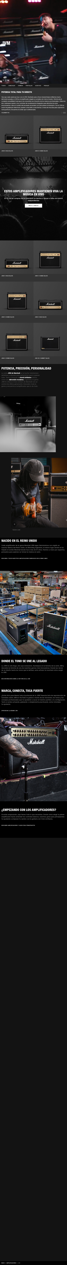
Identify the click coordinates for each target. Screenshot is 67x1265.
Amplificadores (11, 1263)
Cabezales (11, 85)
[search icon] (55, 8)
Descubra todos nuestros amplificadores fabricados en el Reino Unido (24, 558)
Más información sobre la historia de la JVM (15, 678)
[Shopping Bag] (60, 8)
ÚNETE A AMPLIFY (33, 205)
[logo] (7, 7)
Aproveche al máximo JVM (9, 711)
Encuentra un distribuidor (54, 3)
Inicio (3, 1263)
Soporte (50, 8)
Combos (20, 85)
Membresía (42, 3)
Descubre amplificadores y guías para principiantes (18, 825)
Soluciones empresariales (31, 3)
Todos (3, 85)
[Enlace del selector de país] (63, 3)
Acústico (38, 85)
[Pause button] (3, 80)
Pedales (46, 85)
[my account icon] (57, 8)
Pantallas (29, 85)
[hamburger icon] (63, 8)
